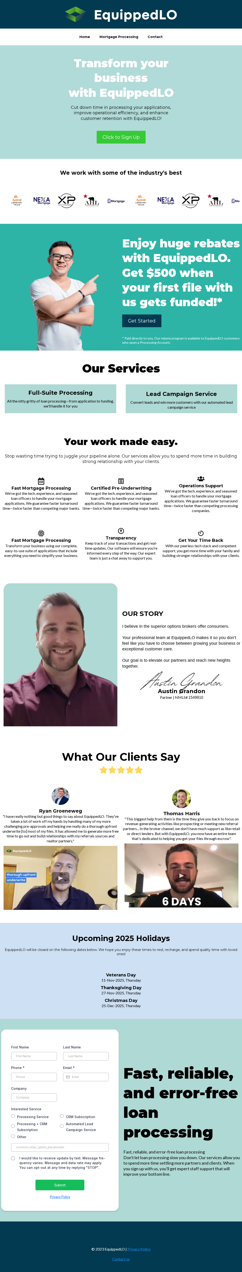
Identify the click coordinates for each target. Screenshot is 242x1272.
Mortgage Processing (118, 37)
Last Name (72, 1047)
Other (21, 1137)
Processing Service (33, 1117)
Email (69, 1068)
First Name (20, 1047)
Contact (155, 37)
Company (19, 1088)
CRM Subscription (80, 1117)
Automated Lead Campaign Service (81, 1127)
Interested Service (26, 1109)
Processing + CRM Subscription (32, 1127)
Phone (18, 1068)
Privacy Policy (60, 1197)
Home (84, 37)
